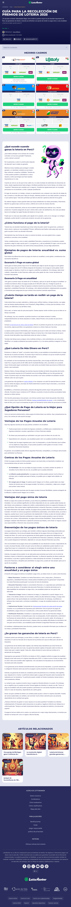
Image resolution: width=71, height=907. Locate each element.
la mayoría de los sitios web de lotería (21, 325)
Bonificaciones (35, 822)
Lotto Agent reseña (18, 80)
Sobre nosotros (35, 796)
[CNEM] (34, 889)
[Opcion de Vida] (19, 889)
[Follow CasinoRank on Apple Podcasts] (46, 866)
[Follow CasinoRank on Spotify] (42, 866)
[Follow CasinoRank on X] (33, 866)
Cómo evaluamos (35, 802)
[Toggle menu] (3, 2)
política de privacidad (35, 832)
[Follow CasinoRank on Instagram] (29, 866)
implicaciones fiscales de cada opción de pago (47, 606)
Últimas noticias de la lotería (35, 844)
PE (34, 871)
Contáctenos (35, 799)
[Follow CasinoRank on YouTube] (38, 866)
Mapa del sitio (35, 809)
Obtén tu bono (18, 76)
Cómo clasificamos (35, 806)
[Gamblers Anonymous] (57, 889)
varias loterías (28, 381)
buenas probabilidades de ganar (42, 400)
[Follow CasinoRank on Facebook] (24, 866)
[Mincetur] (6, 889)
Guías (36, 825)
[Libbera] (45, 889)
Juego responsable (35, 828)
